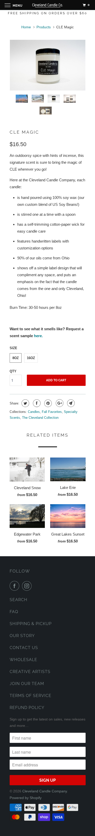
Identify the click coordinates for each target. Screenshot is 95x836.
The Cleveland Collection (40, 418)
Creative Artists (30, 671)
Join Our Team (27, 683)
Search (18, 599)
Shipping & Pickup (31, 623)
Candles (34, 412)
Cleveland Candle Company (44, 791)
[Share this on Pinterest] (47, 403)
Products (43, 27)
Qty (13, 371)
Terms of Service (30, 695)
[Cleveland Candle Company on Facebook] (15, 586)
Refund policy (27, 707)
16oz (31, 358)
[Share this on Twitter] (24, 403)
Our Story (22, 635)
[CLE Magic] (48, 65)
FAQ (14, 611)
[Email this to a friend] (70, 403)
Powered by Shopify (26, 798)
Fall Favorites (52, 412)
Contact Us (24, 647)
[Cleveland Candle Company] (47, 5)
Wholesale (23, 659)
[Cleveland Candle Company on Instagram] (28, 586)
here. (38, 336)
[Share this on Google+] (58, 403)
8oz (15, 358)
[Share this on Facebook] (36, 403)
